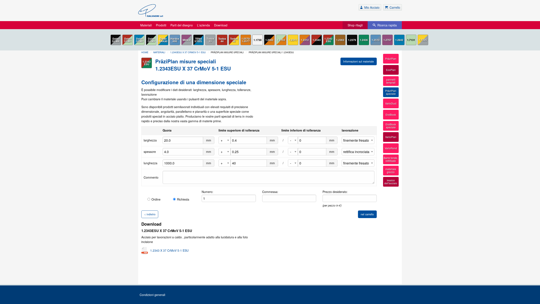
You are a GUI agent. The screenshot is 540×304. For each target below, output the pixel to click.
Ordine (156, 199)
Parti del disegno (181, 25)
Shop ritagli (355, 25)
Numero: (207, 192)
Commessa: (270, 192)
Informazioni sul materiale (358, 61)
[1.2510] (375, 40)
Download (220, 25)
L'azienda (203, 25)
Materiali (146, 25)
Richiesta (183, 199)
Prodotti (161, 25)
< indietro (149, 214)
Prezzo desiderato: (335, 192)
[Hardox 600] (175, 40)
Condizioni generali (152, 295)
